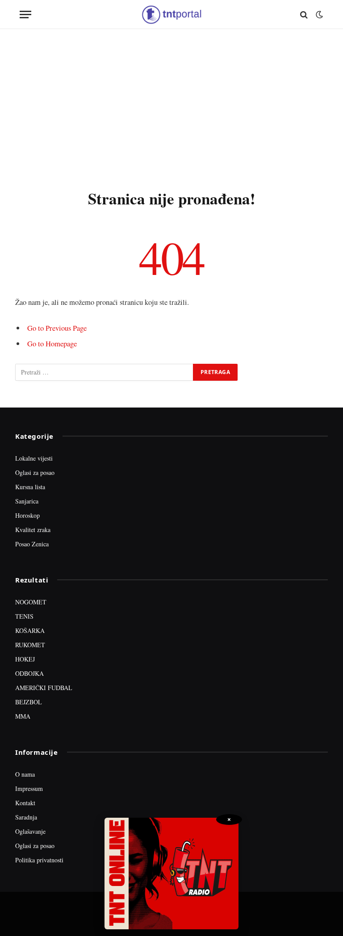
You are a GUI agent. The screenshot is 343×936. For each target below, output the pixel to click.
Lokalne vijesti (34, 458)
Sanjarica (26, 501)
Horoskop (27, 515)
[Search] (304, 14)
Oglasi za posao (34, 472)
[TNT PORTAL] (171, 14)
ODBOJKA (29, 673)
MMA (22, 716)
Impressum (29, 788)
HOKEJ (25, 659)
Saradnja (26, 817)
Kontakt (25, 803)
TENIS (24, 616)
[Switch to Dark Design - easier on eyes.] (318, 15)
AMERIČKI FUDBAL (43, 687)
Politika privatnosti (39, 860)
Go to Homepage (52, 343)
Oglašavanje (30, 831)
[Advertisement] (171, 107)
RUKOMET (30, 645)
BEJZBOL (28, 702)
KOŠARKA (30, 630)
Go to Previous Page (57, 328)
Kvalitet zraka (32, 529)
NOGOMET (30, 602)
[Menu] (25, 14)
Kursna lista (30, 487)
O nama (25, 774)
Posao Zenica (32, 544)
